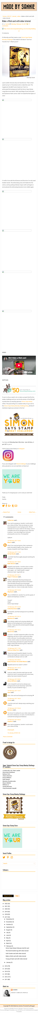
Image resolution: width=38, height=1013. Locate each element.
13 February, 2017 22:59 (14, 607)
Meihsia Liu (11, 618)
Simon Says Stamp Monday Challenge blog (16, 406)
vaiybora (10, 721)
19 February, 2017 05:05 (14, 679)
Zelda (9, 700)
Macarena (11, 631)
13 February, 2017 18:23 (14, 562)
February (8, 946)
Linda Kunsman (12, 608)
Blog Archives (8, 896)
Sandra (15, 989)
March (8, 943)
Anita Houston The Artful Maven (17, 661)
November (9, 922)
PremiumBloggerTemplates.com (8, 1010)
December (9, 919)
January (8, 962)
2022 (6, 903)
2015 (6, 968)
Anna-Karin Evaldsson (9, 772)
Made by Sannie (17, 1006)
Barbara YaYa (6, 774)
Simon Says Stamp (27, 401)
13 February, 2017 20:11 (14, 575)
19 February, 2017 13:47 (14, 690)
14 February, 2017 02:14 (14, 616)
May (7, 938)
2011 (6, 979)
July (7, 932)
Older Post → (32, 512)
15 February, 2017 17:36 (14, 648)
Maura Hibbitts (7, 783)
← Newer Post (6, 512)
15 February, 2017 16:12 (14, 630)
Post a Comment (7, 736)
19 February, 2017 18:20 (14, 698)
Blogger (32, 1006)
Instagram (22, 448)
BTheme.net (21, 1010)
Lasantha (31, 1008)
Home (4, 16)
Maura (10, 542)
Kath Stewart (11, 563)
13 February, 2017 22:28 (14, 590)
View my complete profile (19, 992)
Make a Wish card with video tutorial (16, 21)
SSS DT (9, 16)
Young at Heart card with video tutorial (16, 959)
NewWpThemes (14, 1008)
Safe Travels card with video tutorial (16, 953)
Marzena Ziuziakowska (9, 781)
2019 (6, 911)
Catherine (11, 520)
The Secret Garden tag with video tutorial (17, 950)
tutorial (14, 16)
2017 (6, 917)
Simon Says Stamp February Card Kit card (17, 948)
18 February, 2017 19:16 (14, 667)
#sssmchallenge (21, 464)
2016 (6, 966)
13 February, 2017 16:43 (14, 540)
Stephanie (11, 592)
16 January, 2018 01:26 (14, 733)
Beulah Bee (11, 669)
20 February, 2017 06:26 (14, 719)
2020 (6, 909)
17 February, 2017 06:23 (14, 660)
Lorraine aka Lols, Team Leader (11, 770)
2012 (6, 977)
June (7, 935)
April (7, 940)
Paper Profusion (13, 577)
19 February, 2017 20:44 (14, 708)
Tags (17, 896)
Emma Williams (12, 681)
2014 (6, 971)
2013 (6, 974)
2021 (6, 906)
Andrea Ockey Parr (13, 650)
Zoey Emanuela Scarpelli (9, 788)
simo (9, 692)
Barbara (10, 710)
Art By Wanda (12, 554)
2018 (6, 914)
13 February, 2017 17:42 (14, 552)
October (8, 924)
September (9, 927)
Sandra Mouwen (7, 786)
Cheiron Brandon (7, 776)
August (8, 930)
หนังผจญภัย (11, 730)
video (18, 16)
